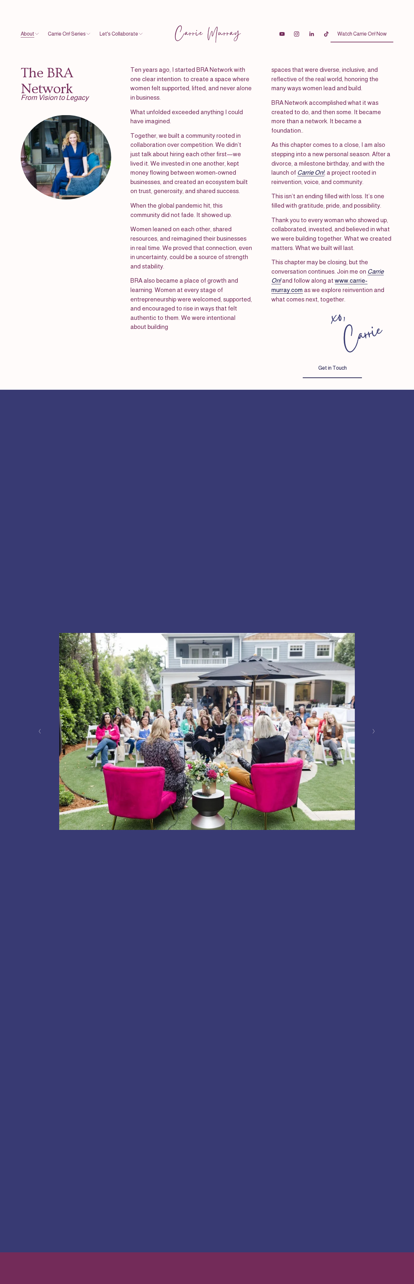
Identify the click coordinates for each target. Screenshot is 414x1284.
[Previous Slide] (40, 731)
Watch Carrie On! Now (362, 34)
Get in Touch (332, 368)
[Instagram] (296, 34)
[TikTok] (326, 34)
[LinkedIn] (311, 34)
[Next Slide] (374, 731)
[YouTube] (282, 34)
